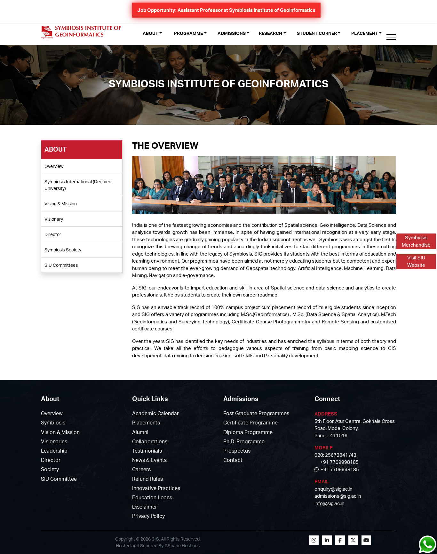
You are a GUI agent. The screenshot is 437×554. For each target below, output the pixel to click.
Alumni (140, 432)
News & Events (149, 460)
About (150, 33)
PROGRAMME (188, 33)
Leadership (54, 450)
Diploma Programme (248, 432)
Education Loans (152, 497)
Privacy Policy (148, 516)
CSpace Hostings (182, 545)
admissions (232, 33)
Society (50, 469)
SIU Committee (59, 479)
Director (52, 234)
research (270, 33)
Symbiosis (53, 422)
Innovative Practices (156, 488)
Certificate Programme (250, 422)
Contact (232, 460)
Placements (146, 422)
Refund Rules (147, 479)
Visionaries (54, 441)
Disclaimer (144, 506)
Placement (364, 33)
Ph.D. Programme (244, 441)
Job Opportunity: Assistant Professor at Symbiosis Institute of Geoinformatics (226, 10)
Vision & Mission (60, 203)
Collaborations (149, 441)
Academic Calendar (155, 413)
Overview (53, 166)
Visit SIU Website (416, 261)
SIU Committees (61, 265)
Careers (141, 469)
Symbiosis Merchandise (416, 241)
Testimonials (147, 450)
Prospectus (236, 450)
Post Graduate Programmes (256, 413)
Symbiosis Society (62, 249)
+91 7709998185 (339, 469)
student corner (317, 33)
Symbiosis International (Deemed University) (77, 185)
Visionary (53, 219)
